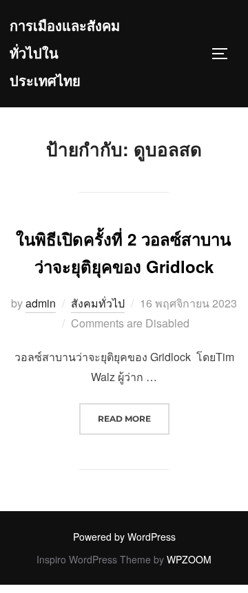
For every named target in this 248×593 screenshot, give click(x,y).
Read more (133, 418)
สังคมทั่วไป (98, 303)
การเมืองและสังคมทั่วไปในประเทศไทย (65, 53)
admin (40, 303)
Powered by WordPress (124, 536)
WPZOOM (189, 559)
